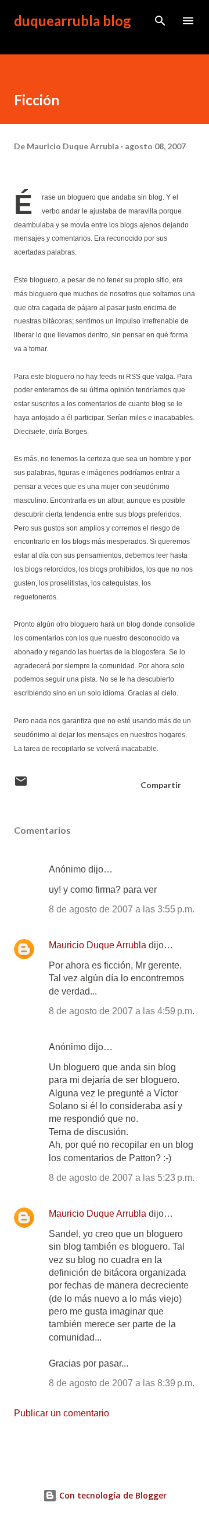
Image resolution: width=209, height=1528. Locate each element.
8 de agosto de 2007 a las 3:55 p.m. (121, 909)
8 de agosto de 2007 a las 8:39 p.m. (121, 1383)
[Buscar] (160, 21)
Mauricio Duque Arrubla (97, 945)
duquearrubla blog (72, 20)
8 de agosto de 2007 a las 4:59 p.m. (121, 1011)
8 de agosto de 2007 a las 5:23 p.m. (121, 1178)
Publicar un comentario (61, 1413)
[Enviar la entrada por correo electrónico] (21, 785)
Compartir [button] (160, 785)
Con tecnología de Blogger (112, 1495)
